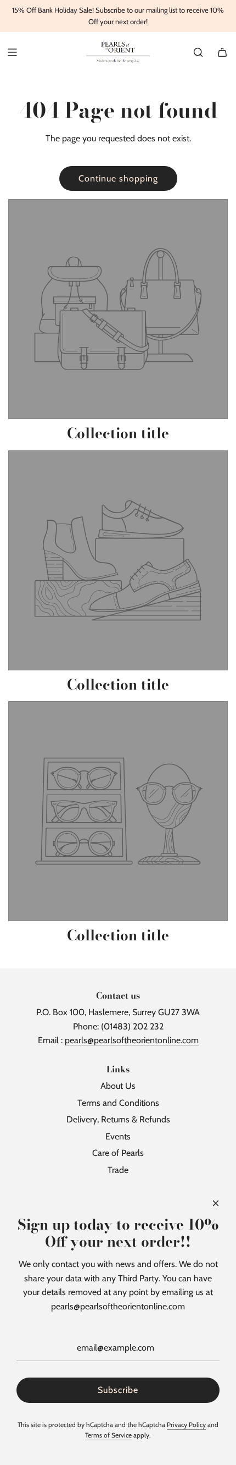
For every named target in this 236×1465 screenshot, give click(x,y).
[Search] (198, 52)
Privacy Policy (186, 1424)
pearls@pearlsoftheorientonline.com (132, 1040)
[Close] (216, 1203)
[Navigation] (12, 52)
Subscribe (118, 1390)
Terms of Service (108, 1435)
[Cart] (222, 52)
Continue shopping (118, 178)
